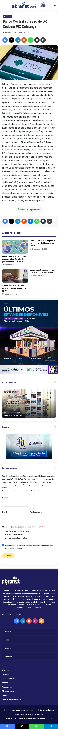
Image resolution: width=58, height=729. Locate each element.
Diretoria (5, 674)
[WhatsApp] (30, 40)
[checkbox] (3, 531)
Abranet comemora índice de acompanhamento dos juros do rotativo (14, 288)
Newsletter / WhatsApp (11, 699)
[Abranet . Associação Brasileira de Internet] (29, 5)
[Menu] (3, 6)
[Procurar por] (54, 6)
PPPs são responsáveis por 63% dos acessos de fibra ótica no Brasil (43, 243)
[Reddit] (24, 40)
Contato (5, 695)
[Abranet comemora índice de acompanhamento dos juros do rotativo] (15, 276)
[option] (29, 403)
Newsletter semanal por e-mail (17, 531)
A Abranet (6, 670)
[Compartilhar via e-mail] (37, 40)
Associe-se (7, 687)
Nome (5, 498)
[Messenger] (30, 221)
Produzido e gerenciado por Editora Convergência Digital (29, 719)
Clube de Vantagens (10, 691)
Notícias (7, 16)
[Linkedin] (18, 40)
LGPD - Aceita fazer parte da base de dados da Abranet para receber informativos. (29, 546)
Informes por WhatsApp (14, 534)
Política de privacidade (11, 614)
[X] (11, 40)
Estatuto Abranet (9, 679)
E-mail (5, 512)
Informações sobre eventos (16, 538)
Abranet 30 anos (9, 683)
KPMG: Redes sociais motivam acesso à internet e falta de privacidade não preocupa (14, 259)
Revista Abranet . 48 (13, 415)
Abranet (8, 33)
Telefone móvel (36, 512)
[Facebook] (5, 40)
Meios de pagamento (30, 209)
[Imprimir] (43, 40)
